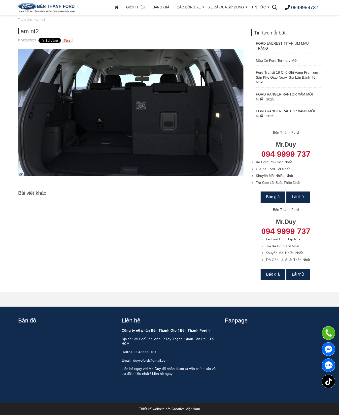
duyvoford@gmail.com (151, 360)
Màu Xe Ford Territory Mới (276, 61)
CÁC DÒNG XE (189, 7)
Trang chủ (25, 19)
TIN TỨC (258, 7)
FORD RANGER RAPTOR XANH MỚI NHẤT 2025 (285, 113)
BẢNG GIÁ (161, 7)
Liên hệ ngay (162, 374)
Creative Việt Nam (185, 409)
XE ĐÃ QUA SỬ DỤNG (226, 7)
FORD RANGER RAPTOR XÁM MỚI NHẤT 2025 (284, 96)
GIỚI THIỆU (135, 7)
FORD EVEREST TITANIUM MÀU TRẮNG (282, 45)
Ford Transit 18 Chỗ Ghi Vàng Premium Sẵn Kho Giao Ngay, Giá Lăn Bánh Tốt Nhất (287, 77)
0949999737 (328, 365)
